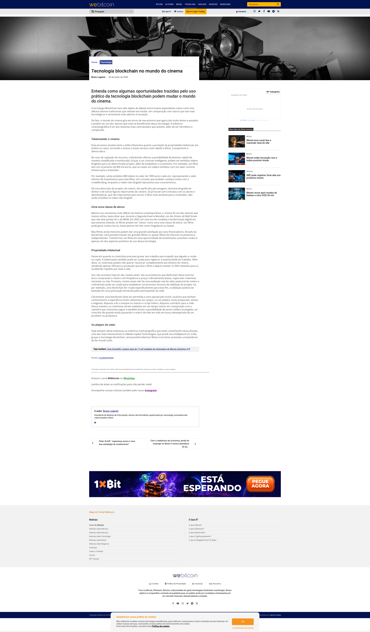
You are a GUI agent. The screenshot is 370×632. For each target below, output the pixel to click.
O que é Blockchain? (197, 532)
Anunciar (199, 583)
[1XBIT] (185, 484)
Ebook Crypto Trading (195, 11)
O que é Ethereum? (196, 528)
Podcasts (93, 547)
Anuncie (242, 11)
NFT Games (94, 558)
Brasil (179, 4)
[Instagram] (254, 11)
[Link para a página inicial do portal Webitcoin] (185, 575)
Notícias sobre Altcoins (98, 532)
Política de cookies (161, 626)
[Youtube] (269, 11)
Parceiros (216, 583)
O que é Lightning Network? (200, 536)
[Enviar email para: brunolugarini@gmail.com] (95, 422)
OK (243, 621)
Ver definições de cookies (243, 628)
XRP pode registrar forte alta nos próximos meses (263, 176)
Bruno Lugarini (110, 411)
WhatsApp (129, 378)
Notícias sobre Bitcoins (98, 528)
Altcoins (169, 4)
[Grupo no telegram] (273, 11)
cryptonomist (106, 357)
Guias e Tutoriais (96, 551)
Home (94, 62)
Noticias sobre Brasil (97, 540)
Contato (155, 583)
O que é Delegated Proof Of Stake (202, 540)
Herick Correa (275, 615)
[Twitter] (259, 11)
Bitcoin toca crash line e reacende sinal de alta (258, 141)
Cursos (180, 11)
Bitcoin (159, 4)
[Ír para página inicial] (111, 4)
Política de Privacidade (176, 583)
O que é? (167, 11)
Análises (202, 4)
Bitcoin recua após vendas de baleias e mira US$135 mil (261, 194)
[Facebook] (264, 11)
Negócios (213, 4)
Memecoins (225, 4)
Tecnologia (190, 4)
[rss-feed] (278, 11)
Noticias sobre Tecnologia (100, 536)
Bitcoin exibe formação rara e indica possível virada (261, 159)
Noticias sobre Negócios (99, 543)
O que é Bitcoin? (195, 525)
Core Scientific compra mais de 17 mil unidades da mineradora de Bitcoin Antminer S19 (148, 349)
